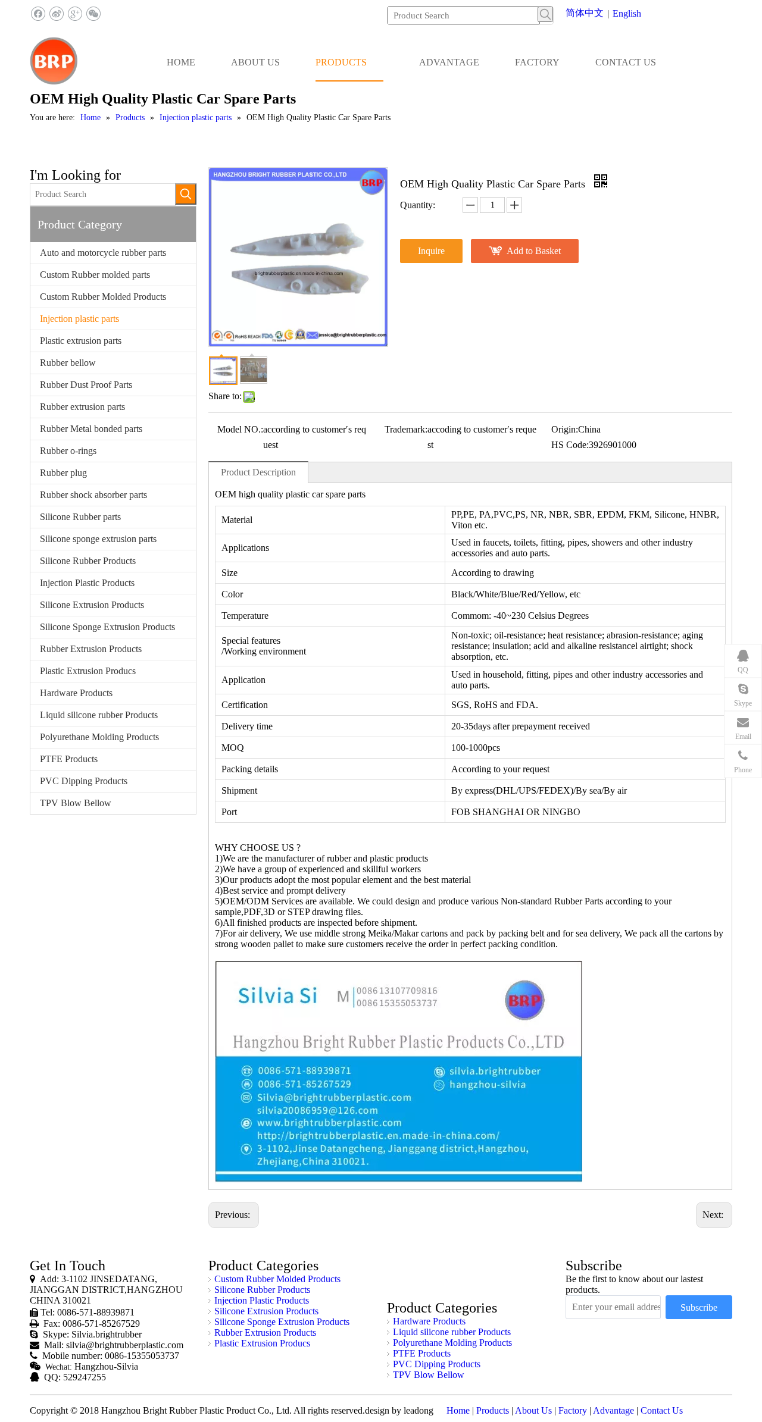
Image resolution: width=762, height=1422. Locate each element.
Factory (572, 1410)
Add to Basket (534, 251)
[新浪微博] (56, 14)
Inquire (431, 251)
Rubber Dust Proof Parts (86, 385)
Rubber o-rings (68, 451)
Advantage (613, 1410)
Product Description (258, 472)
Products (492, 1410)
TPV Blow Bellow (75, 803)
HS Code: (570, 445)
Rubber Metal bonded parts (91, 429)
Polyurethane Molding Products (99, 737)
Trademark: (406, 429)
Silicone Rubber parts (80, 517)
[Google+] (74, 14)
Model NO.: (240, 429)
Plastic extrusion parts (80, 341)
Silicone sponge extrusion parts (98, 539)
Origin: (564, 429)
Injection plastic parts (79, 319)
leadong (418, 1410)
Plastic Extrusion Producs (88, 671)
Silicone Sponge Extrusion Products (107, 627)
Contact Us (662, 1410)
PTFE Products (69, 759)
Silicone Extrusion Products (92, 605)
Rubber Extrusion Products (91, 649)
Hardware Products (76, 693)
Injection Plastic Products (87, 583)
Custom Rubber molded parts (95, 275)
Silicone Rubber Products (88, 561)
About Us (533, 1410)
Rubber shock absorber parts (93, 495)
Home (458, 1410)
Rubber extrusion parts (82, 407)
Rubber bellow (68, 363)
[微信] (93, 14)
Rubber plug (63, 473)
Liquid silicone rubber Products (99, 715)
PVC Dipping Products (83, 781)
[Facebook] (37, 14)
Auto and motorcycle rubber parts (103, 253)
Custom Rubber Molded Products (103, 297)
